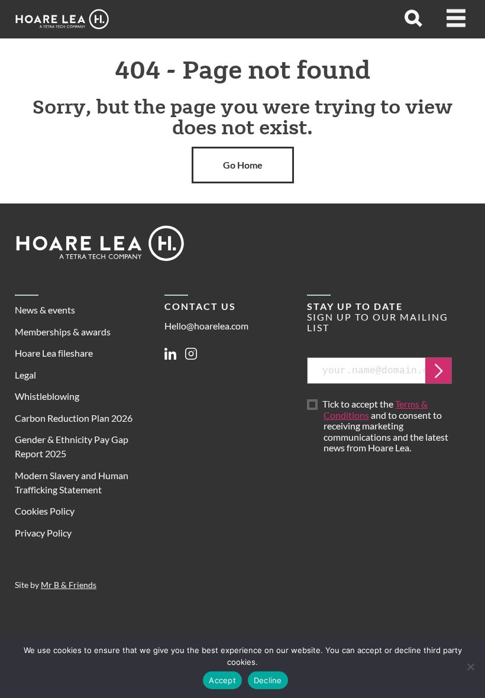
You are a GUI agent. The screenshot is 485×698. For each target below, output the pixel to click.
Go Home (243, 164)
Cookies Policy (45, 510)
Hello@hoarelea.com (206, 325)
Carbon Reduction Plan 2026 (73, 418)
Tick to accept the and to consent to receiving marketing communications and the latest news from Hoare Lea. (386, 426)
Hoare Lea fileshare (54, 352)
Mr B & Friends (68, 585)
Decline (268, 680)
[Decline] (470, 667)
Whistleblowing (47, 396)
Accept (222, 680)
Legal (25, 374)
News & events (45, 309)
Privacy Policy (43, 532)
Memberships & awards (63, 331)
